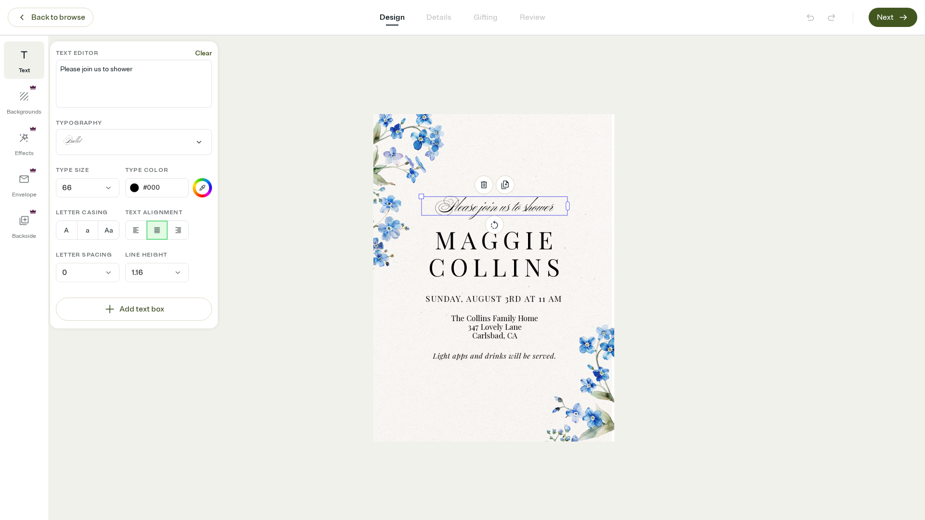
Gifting (486, 17)
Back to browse (58, 17)
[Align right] (178, 230)
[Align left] (136, 230)
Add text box (141, 309)
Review (532, 17)
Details (438, 17)
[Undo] (810, 17)
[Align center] (157, 230)
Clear (203, 53)
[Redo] (831, 17)
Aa (109, 230)
